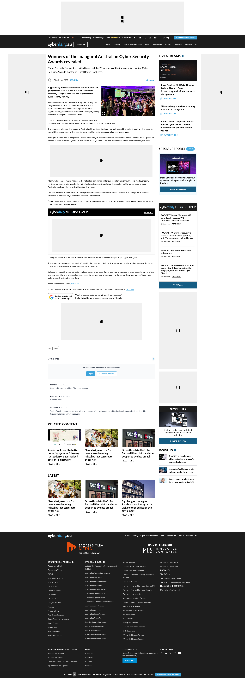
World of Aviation (55, 635)
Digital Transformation (133, 44)
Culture (168, 44)
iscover (188, 44)
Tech (147, 44)
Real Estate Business (56, 615)
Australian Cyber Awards (95, 593)
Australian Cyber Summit (95, 597)
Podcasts (178, 44)
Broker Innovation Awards (95, 634)
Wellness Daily (54, 631)
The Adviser (52, 627)
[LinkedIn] (165, 653)
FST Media (52, 594)
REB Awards (128, 618)
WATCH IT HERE (170, 98)
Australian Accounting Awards (97, 573)
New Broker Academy (131, 606)
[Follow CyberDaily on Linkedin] (139, 37)
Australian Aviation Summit (96, 585)
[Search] (196, 44)
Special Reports (176, 148)
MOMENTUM (66, 38)
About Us (89, 653)
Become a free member (185, 37)
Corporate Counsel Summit (133, 570)
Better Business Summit (94, 630)
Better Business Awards (94, 626)
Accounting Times (55, 570)
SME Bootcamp (129, 631)
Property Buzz (53, 611)
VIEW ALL (148, 212)
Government (157, 44)
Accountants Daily (55, 566)
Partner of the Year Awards (133, 610)
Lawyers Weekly (54, 603)
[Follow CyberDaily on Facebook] (134, 37)
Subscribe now (178, 441)
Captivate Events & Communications (62, 661)
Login (168, 38)
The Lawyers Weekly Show (170, 578)
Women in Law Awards (169, 562)
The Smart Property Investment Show (175, 582)
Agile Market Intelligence (58, 666)
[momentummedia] (85, 548)
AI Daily (51, 574)
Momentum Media (55, 657)
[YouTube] (179, 653)
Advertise (89, 657)
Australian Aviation (55, 578)
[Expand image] (103, 113)
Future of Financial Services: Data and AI (139, 586)
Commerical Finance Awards (134, 566)
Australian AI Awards (93, 577)
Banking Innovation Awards (96, 622)
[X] (170, 653)
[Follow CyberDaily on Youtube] (155, 37)
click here (75, 283)
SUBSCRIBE (129, 660)
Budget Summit (129, 562)
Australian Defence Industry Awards (99, 602)
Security (117, 44)
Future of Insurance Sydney (133, 594)
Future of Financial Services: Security (137, 590)
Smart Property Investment (58, 619)
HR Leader (52, 599)
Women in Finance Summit (133, 639)
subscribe (114, 38)
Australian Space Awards (95, 614)
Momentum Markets (56, 653)
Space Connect (54, 623)
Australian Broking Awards (96, 589)
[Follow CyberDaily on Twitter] (145, 37)
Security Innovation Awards (134, 627)
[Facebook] (161, 653)
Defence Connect (55, 590)
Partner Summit (129, 614)
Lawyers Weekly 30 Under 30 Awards (137, 602)
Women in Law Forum (169, 566)
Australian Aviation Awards (96, 581)
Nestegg (51, 607)
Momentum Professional (170, 590)
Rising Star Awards (130, 623)
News (108, 44)
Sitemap (88, 666)
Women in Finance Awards (133, 635)
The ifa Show (165, 574)
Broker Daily (53, 582)
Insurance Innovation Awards (134, 598)
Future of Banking (130, 582)
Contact (88, 661)
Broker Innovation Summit (95, 638)
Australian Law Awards (94, 606)
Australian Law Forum (94, 610)
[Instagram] (175, 653)
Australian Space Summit (95, 618)
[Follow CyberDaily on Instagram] (150, 37)
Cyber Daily (52, 586)
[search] (196, 536)
